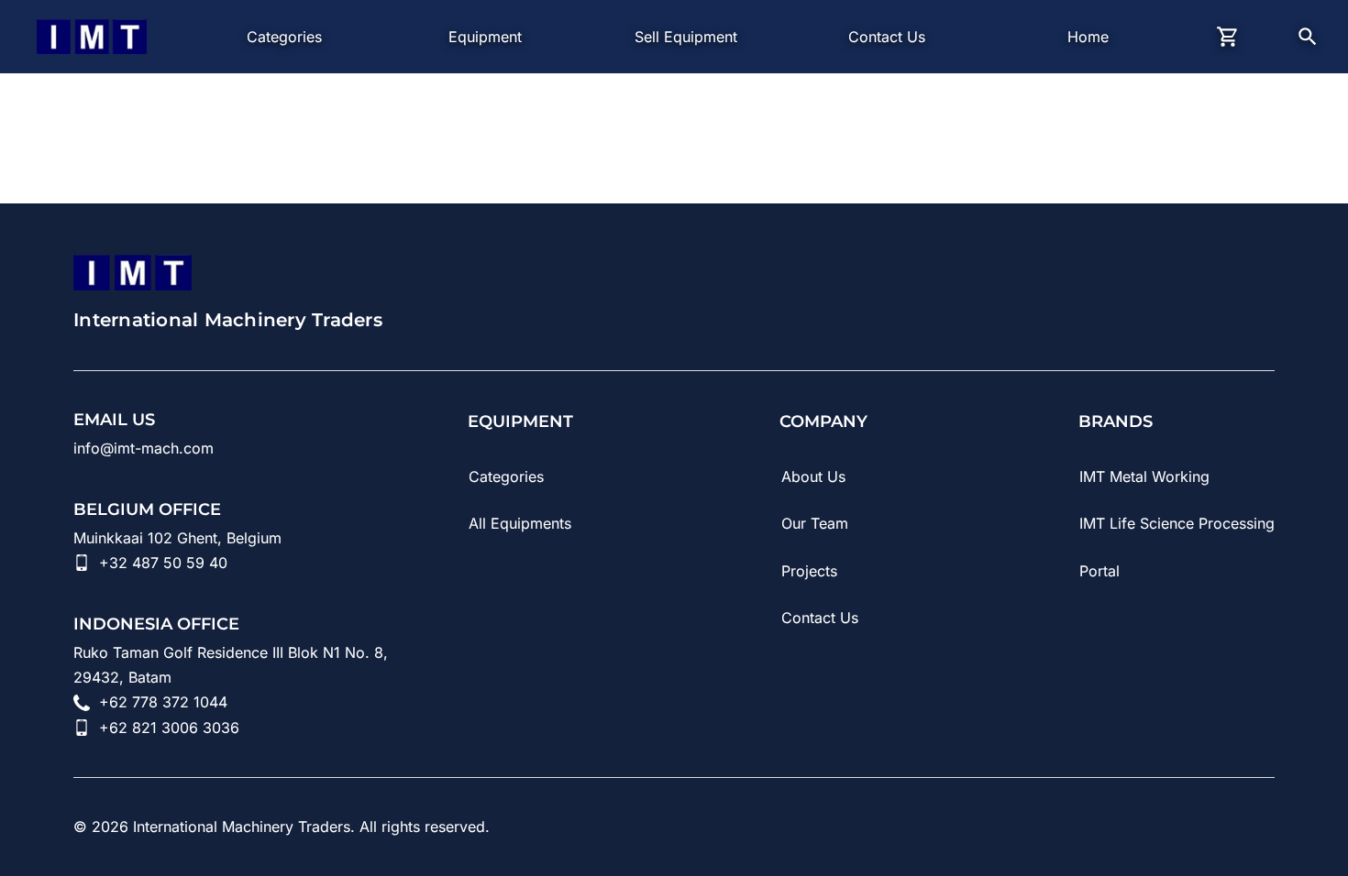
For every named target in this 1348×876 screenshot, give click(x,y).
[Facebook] (1212, 827)
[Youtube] (1110, 827)
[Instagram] (1161, 827)
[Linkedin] (1058, 827)
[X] (1264, 827)
